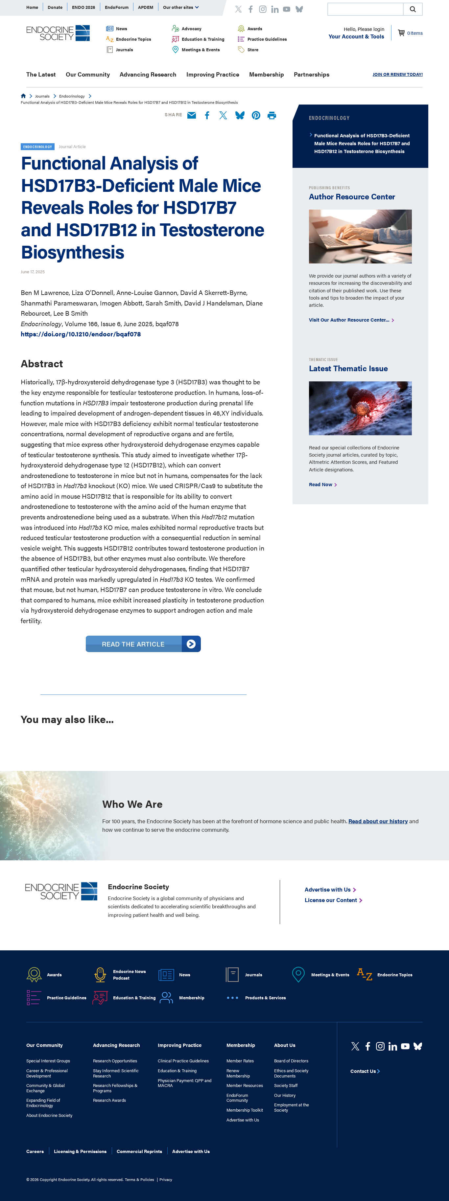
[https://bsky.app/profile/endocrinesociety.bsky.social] (418, 1046)
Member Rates (240, 1060)
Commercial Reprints (139, 1151)
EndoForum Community (237, 1098)
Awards (255, 28)
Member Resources (244, 1085)
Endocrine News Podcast (129, 974)
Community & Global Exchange (45, 1088)
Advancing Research (148, 74)
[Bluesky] (240, 116)
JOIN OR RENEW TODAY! (398, 74)
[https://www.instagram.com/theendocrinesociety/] (380, 1046)
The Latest (41, 74)
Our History (284, 1095)
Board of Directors (291, 1060)
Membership (266, 74)
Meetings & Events (201, 49)
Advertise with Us (242, 1119)
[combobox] (365, 9)
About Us (284, 1044)
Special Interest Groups (48, 1060)
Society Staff (285, 1085)
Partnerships (311, 74)
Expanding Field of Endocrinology (43, 1103)
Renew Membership (238, 1073)
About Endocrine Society (49, 1115)
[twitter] (355, 1046)
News (121, 28)
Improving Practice (212, 74)
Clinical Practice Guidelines (183, 1060)
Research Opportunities (115, 1060)
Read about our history (378, 821)
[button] (413, 9)
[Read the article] (143, 649)
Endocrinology (72, 96)
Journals (124, 49)
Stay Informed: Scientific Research (116, 1073)
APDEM (146, 7)
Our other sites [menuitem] (178, 7)
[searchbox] (365, 9)
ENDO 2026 (83, 7)
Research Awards (109, 1100)
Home (32, 7)
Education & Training (203, 39)
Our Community (88, 74)
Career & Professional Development (47, 1073)
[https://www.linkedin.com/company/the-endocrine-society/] (393, 1046)
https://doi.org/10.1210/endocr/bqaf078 (81, 333)
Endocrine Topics (133, 39)
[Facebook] (207, 115)
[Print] (272, 116)
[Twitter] (223, 115)
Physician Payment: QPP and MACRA (184, 1083)
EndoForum (117, 7)
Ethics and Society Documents (291, 1073)
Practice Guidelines (267, 39)
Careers (35, 1151)
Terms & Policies (139, 1179)
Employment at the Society (291, 1107)
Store (253, 49)
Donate (55, 7)
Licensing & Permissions (80, 1151)
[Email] (191, 115)
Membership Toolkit (244, 1110)
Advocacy (191, 28)
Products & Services (265, 997)
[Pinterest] (256, 115)
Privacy (165, 1179)
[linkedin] (405, 1046)
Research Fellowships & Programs (115, 1088)
